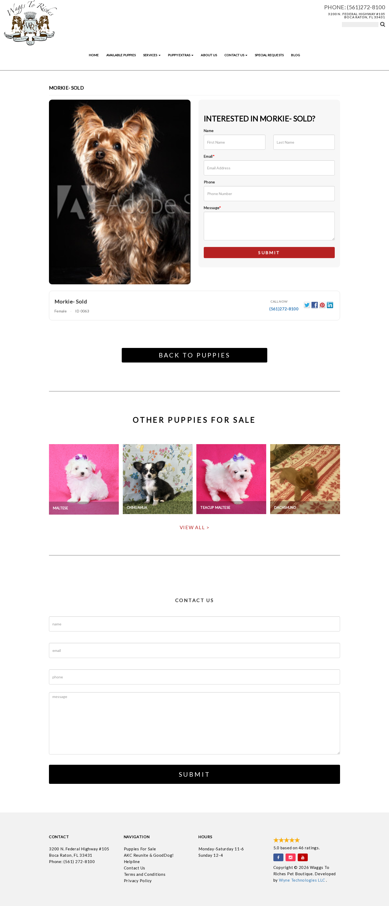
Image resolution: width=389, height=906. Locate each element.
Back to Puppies (194, 355)
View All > (195, 527)
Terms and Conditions (145, 874)
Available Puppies (121, 55)
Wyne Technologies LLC (302, 880)
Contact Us (234, 55)
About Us (209, 55)
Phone (209, 182)
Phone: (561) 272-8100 (72, 861)
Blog (295, 55)
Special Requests (269, 55)
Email (209, 156)
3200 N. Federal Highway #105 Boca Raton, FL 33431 (356, 15)
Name (209, 130)
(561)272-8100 (366, 7)
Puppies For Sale (140, 848)
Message (212, 207)
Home (94, 55)
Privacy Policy (138, 880)
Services (150, 55)
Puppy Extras (179, 55)
